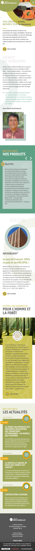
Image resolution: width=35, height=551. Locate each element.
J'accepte (6, 549)
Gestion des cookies (17, 536)
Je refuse (15, 549)
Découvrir (11, 49)
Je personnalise (27, 549)
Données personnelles (17, 534)
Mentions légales (17, 533)
